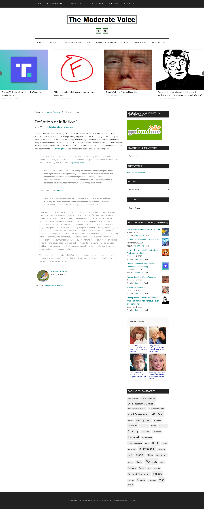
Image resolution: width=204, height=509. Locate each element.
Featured (133, 437)
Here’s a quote (59, 149)
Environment (157, 432)
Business (157, 420)
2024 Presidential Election (156, 408)
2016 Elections (148, 398)
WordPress (124, 500)
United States (152, 480)
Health (155, 443)
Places (139, 462)
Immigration (132, 449)
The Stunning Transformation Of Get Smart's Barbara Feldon (138, 348)
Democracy (163, 426)
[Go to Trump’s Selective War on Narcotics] (128, 70)
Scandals (157, 468)
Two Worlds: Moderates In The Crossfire (143, 229)
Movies (130, 462)
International (147, 448)
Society (60, 286)
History (164, 443)
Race (162, 462)
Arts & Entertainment (138, 414)
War (161, 479)
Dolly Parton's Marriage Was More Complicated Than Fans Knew (157, 348)
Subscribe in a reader (136, 173)
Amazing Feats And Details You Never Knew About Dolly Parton (157, 375)
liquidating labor (77, 163)
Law (130, 455)
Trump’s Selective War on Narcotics (121, 92)
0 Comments (69, 127)
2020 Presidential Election (136, 408)
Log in (132, 500)
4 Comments (139, 235)
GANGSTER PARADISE (136, 287)
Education (145, 432)
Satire (149, 468)
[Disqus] (79, 326)
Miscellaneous (161, 455)
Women (130, 485)
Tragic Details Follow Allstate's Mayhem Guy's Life (138, 374)
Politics (54, 286)
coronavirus (144, 426)
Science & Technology (138, 474)
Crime (153, 426)
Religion (132, 468)
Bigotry (130, 420)
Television (131, 480)
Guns (147, 443)
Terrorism (141, 480)
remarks (59, 190)
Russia (141, 468)
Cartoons (132, 425)
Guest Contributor (135, 443)
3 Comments (139, 246)
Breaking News (143, 420)
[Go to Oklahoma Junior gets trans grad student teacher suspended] (76, 70)
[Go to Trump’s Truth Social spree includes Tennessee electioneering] (24, 70)
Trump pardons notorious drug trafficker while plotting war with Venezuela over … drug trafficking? (143, 301)
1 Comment (138, 259)
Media (140, 455)
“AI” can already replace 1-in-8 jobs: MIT (143, 240)
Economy (47, 286)
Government (147, 438)
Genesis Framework (111, 500)
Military (150, 455)
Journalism (161, 449)
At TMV (157, 414)
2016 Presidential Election (140, 403)
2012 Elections (133, 399)
